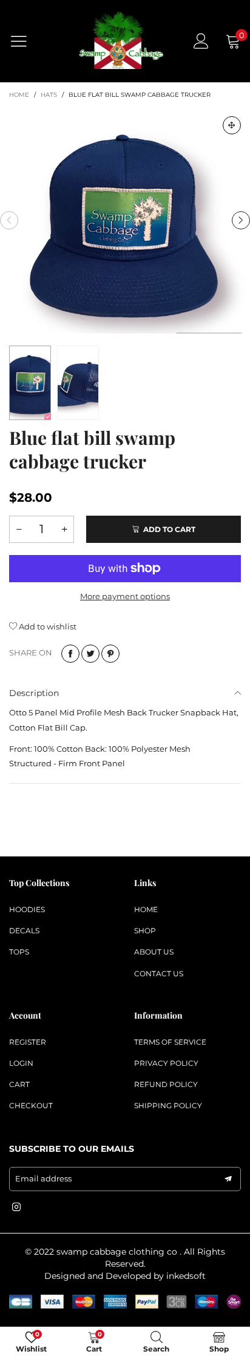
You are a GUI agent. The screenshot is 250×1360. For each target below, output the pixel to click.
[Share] (70, 654)
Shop (145, 930)
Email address (43, 1178)
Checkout (31, 1105)
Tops (19, 951)
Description (34, 693)
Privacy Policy (166, 1063)
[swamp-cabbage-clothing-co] (119, 41)
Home (146, 909)
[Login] (201, 40)
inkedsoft (186, 1275)
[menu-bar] (26, 41)
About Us (154, 951)
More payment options (125, 596)
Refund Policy (166, 1084)
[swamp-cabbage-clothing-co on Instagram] (16, 1207)
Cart (19, 1084)
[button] (9, 220)
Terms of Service (170, 1041)
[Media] (232, 125)
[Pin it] (110, 654)
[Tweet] (90, 654)
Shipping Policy (168, 1105)
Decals (24, 930)
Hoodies (27, 909)
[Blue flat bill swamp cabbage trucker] (125, 220)
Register (27, 1041)
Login (21, 1063)
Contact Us (158, 973)
